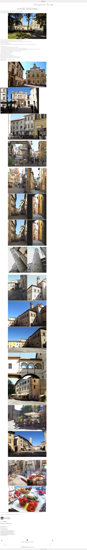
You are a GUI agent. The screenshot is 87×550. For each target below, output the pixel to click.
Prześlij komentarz (4, 528)
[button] (43, 1)
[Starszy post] (52, 539)
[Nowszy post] (1, 539)
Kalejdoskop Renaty (43, 4)
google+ (14, 514)
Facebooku (10, 514)
